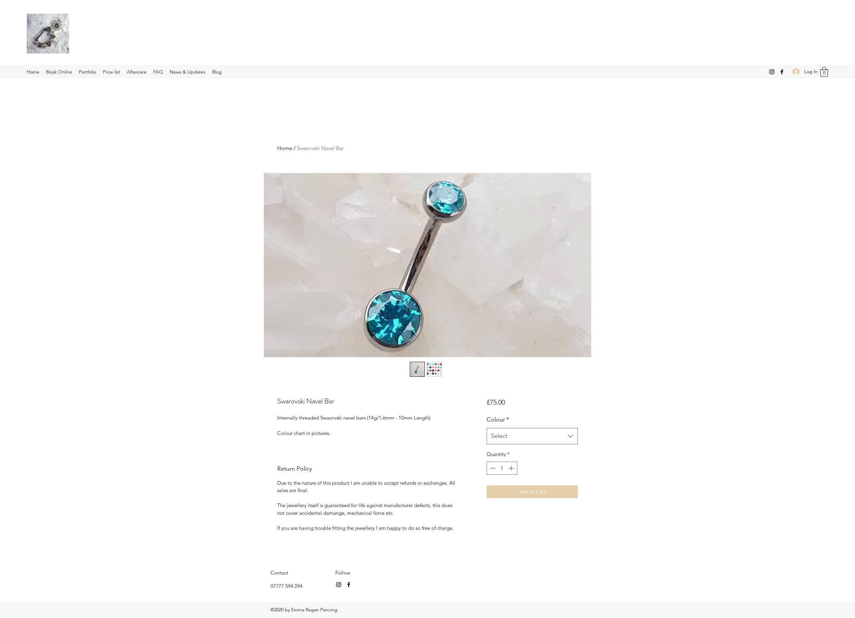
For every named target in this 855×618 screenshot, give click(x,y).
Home (284, 148)
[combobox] (532, 436)
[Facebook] (782, 71)
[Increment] (511, 468)
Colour (498, 419)
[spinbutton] (501, 468)
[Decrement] (492, 468)
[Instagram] (771, 71)
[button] (824, 72)
